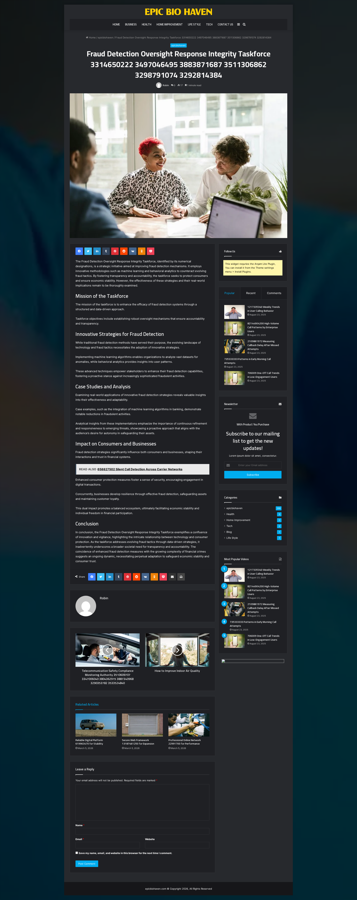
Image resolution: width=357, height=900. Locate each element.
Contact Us (225, 24)
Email (79, 839)
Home (116, 24)
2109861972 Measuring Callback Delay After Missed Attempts (263, 345)
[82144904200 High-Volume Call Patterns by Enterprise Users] (234, 328)
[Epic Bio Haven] (178, 11)
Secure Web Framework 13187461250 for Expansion (138, 742)
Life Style (194, 24)
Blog (229, 531)
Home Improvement (170, 24)
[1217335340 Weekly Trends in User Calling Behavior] (234, 312)
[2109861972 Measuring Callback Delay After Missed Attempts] (234, 346)
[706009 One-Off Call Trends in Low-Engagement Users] (234, 378)
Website (150, 839)
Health (146, 24)
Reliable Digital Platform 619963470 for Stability (89, 742)
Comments (274, 293)
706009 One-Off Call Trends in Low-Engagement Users (263, 375)
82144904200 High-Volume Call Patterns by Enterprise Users (263, 327)
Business (131, 24)
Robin (166, 85)
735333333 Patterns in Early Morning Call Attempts (247, 361)
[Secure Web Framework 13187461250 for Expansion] (142, 725)
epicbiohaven (105, 37)
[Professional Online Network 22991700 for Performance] (188, 725)
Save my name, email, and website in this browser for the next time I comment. (125, 853)
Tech (209, 24)
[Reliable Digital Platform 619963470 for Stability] (95, 725)
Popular (229, 293)
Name (79, 825)
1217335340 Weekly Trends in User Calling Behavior (263, 308)
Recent (250, 293)
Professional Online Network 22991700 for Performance (184, 742)
